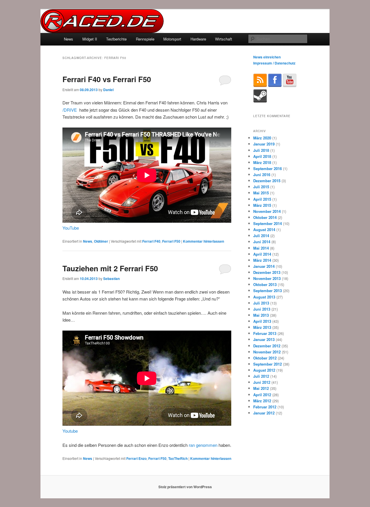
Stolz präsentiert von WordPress (185, 486)
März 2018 (262, 162)
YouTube (70, 228)
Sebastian (111, 278)
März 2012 (262, 400)
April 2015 (262, 199)
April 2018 (262, 156)
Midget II (89, 39)
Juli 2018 (261, 150)
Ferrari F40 (151, 241)
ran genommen (203, 445)
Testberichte (116, 39)
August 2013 (264, 297)
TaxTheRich (178, 458)
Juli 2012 (261, 376)
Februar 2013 (264, 333)
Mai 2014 (261, 248)
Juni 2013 (261, 309)
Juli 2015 (261, 186)
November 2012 (267, 352)
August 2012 (264, 370)
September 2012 (267, 364)
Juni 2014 (261, 241)
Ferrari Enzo (136, 458)
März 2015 (262, 205)
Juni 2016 (261, 174)
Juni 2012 (261, 382)
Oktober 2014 (265, 217)
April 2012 (262, 394)
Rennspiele (145, 39)
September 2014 (267, 223)
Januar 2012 (264, 413)
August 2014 (264, 229)
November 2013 (267, 278)
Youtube (70, 431)
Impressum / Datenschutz (274, 63)
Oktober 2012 (265, 358)
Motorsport (172, 39)
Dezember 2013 (266, 272)
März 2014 (262, 260)
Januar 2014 (264, 266)
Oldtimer (101, 241)
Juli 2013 (261, 303)
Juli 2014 (261, 235)
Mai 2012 (261, 388)
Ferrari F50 (171, 241)
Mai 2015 (261, 193)
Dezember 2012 (266, 346)
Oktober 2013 (265, 284)
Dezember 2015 (266, 180)
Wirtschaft (223, 39)
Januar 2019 (264, 144)
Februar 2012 (264, 407)
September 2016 (267, 168)
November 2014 (267, 211)
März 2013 (262, 327)
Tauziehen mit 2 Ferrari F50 (110, 268)
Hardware (198, 39)
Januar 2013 (264, 339)
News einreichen (267, 57)
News (68, 39)
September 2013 (267, 290)
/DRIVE (69, 110)
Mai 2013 (261, 315)
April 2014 (262, 254)
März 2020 (262, 138)
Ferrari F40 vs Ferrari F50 (106, 79)
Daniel (108, 89)
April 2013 (262, 321)
